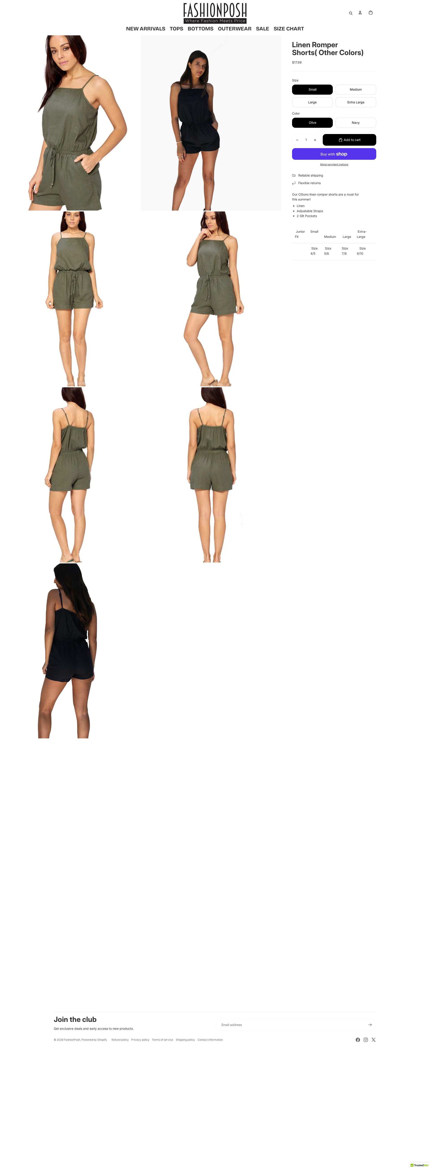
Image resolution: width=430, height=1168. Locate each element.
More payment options (334, 164)
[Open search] (351, 13)
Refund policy (120, 1039)
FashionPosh (72, 1039)
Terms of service (162, 1039)
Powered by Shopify (94, 1039)
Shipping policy (185, 1039)
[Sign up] (370, 1025)
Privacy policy (140, 1039)
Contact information (210, 1039)
